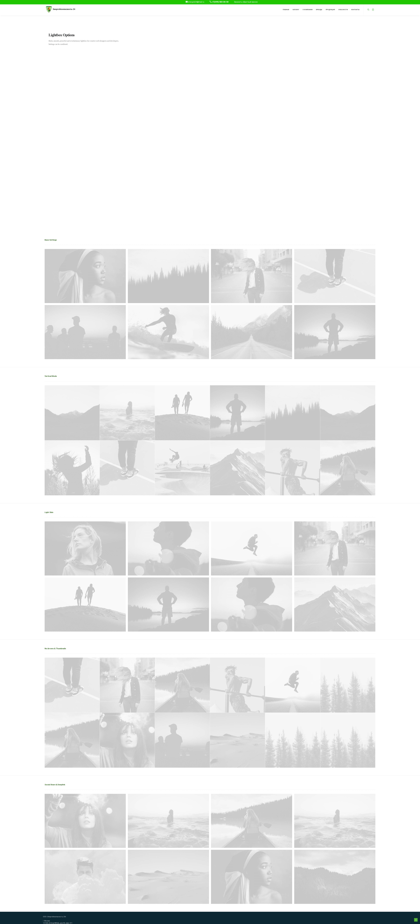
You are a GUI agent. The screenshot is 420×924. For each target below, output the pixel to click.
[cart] (372, 9)
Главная (286, 9)
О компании (307, 9)
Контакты (355, 9)
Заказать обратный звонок (246, 2)
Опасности (343, 9)
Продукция (330, 9)
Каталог (296, 9)
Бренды (319, 9)
